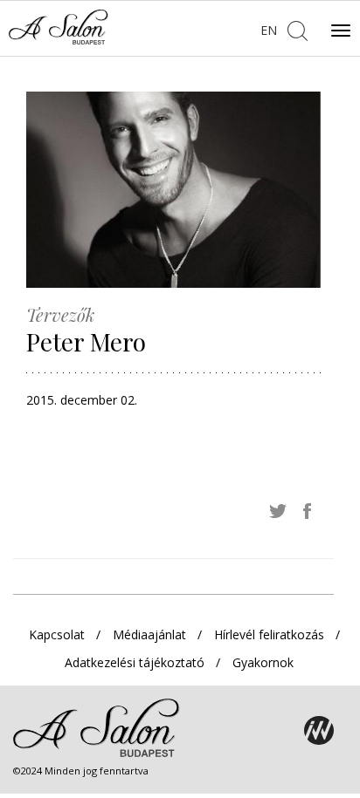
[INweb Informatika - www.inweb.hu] (319, 731)
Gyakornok (263, 662)
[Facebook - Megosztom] (307, 510)
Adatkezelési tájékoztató (134, 662)
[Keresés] (297, 29)
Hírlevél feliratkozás (269, 634)
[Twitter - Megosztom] (278, 510)
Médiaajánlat (149, 634)
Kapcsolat (57, 634)
